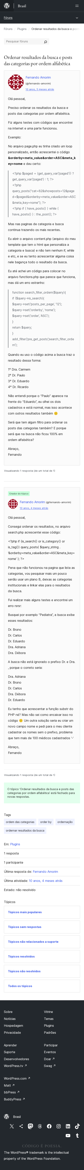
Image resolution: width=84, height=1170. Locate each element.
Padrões (50, 1032)
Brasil (17, 1117)
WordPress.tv (15, 1066)
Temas (49, 1019)
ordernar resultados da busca (25, 830)
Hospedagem (13, 1025)
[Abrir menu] (77, 6)
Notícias (10, 1019)
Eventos (50, 1052)
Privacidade (12, 1032)
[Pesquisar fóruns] (45, 41)
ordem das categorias (20, 822)
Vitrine (48, 1012)
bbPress (12, 1092)
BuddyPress (14, 1099)
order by (46, 822)
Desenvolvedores (16, 1059)
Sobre (8, 1012)
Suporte (9, 1052)
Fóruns (8, 17)
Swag (50, 1066)
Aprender (10, 1045)
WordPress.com (17, 1078)
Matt (9, 1085)
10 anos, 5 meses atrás (40, 89)
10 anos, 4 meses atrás (34, 508)
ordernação (65, 822)
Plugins (22, 29)
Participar (51, 1045)
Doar (49, 1059)
